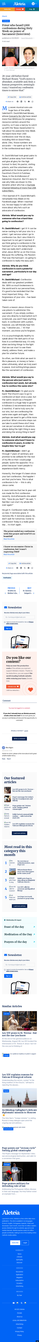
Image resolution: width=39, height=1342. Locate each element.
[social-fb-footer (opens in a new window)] (18, 1303)
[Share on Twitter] (25, 101)
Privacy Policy (19, 1331)
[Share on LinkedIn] (21, 101)
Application (19, 1275)
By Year (19, 1295)
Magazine (19, 1277)
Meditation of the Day (18, 934)
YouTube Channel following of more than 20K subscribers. (19, 188)
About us (19, 1317)
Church (4, 16)
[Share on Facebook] (17, 101)
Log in (26, 731)
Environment (8, 1129)
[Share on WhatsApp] (32, 101)
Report (9, 759)
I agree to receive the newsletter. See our (19, 622)
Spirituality (19, 1260)
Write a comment (19, 739)
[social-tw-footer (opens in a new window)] (21, 1303)
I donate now (12, 687)
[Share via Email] (29, 101)
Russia (6, 1091)
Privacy (19, 1335)
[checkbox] (4, 622)
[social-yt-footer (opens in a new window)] (14, 1303)
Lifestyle (19, 1257)
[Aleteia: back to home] (20, 4)
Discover (19, 1262)
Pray (30, 9)
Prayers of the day (15, 942)
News (19, 1254)
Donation (19, 1283)
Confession (7, 578)
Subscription (19, 1280)
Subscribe (7, 9)
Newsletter (19, 1272)
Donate (18, 9)
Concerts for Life (17, 116)
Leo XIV (6, 1014)
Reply (3, 759)
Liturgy (6, 1055)
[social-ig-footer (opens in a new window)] (25, 1303)
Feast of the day (14, 926)
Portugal (6, 1164)
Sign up (8, 628)
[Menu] (6, 4)
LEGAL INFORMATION (19, 1320)
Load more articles (20, 833)
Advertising (19, 1286)
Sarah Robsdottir (27, 38)
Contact (19, 1328)
